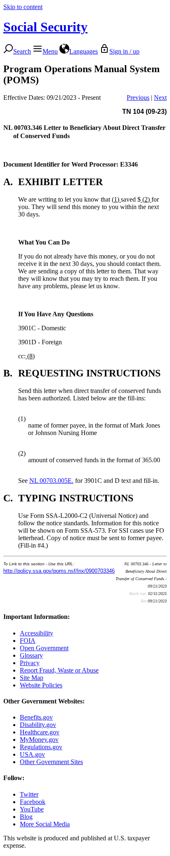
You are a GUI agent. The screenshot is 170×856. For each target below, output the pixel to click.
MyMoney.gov (39, 739)
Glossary (31, 655)
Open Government (44, 647)
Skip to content (22, 6)
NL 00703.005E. (51, 480)
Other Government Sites (51, 761)
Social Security (45, 26)
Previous (138, 97)
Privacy (30, 662)
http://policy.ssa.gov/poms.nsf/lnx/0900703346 (59, 571)
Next (160, 97)
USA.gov (32, 754)
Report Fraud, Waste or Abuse (59, 670)
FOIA (27, 640)
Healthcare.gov (39, 732)
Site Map (31, 677)
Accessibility (36, 633)
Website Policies (41, 685)
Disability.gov (38, 724)
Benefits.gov (36, 717)
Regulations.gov (41, 746)
